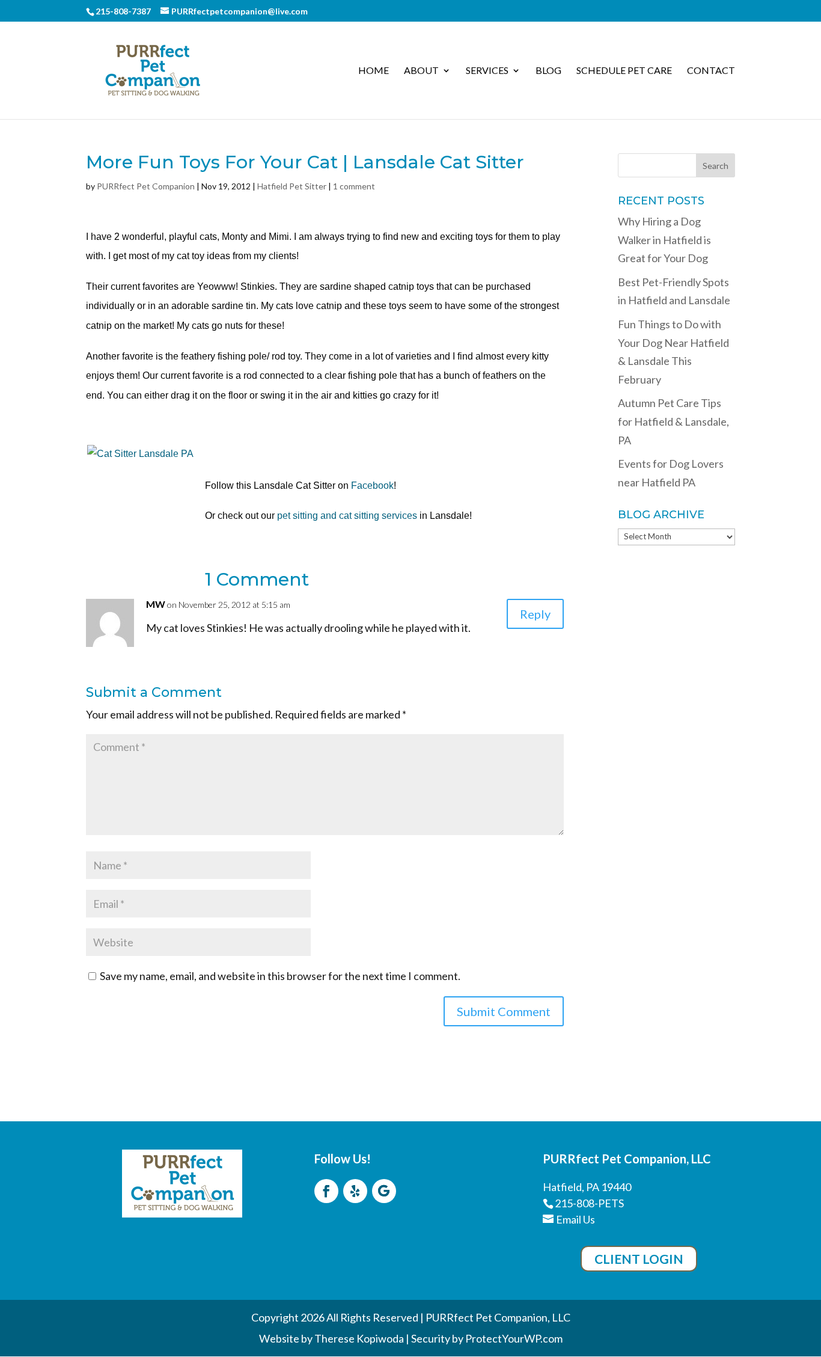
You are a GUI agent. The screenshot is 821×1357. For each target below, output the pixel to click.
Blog (548, 71)
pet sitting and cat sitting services (347, 515)
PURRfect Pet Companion (146, 186)
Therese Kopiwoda (359, 1338)
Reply (535, 614)
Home (373, 71)
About (421, 71)
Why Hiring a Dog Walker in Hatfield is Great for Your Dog (664, 240)
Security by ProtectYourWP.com (487, 1338)
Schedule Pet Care (624, 71)
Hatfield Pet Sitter (291, 186)
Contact (711, 71)
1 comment (354, 186)
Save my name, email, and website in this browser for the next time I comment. (280, 975)
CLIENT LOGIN (638, 1258)
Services (487, 71)
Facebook (372, 485)
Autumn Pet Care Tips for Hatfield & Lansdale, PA (673, 421)
